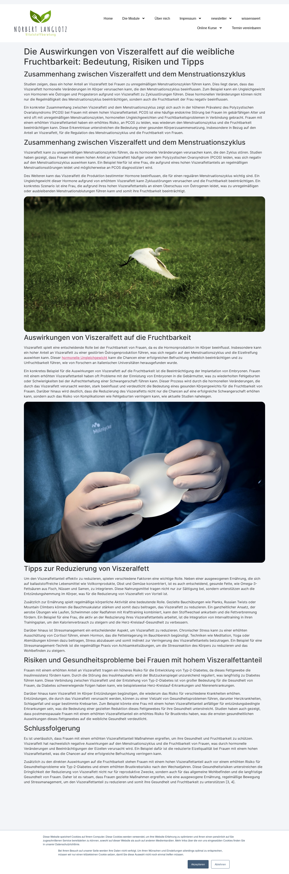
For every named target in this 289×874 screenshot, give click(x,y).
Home (108, 18)
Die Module (131, 18)
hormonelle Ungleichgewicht (84, 357)
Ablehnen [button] (220, 864)
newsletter (219, 18)
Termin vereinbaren (246, 28)
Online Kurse (207, 28)
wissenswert (251, 18)
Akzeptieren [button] (198, 864)
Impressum (188, 18)
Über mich (162, 18)
